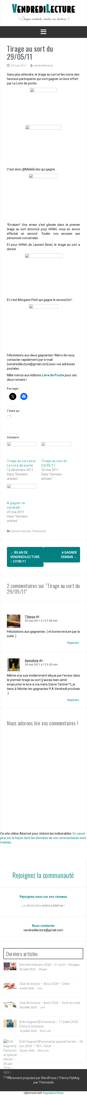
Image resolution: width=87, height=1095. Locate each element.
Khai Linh (45, 1031)
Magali (43, 969)
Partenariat (39, 531)
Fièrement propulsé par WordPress (32, 1078)
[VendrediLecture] (43, 12)
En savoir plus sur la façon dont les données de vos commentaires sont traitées (43, 838)
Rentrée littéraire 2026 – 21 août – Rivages (49, 964)
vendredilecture (43, 65)
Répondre (73, 642)
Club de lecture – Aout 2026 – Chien (44, 984)
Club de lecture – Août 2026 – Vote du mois (49, 1003)
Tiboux (30, 617)
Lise (39, 988)
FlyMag (74, 1078)
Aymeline (31, 660)
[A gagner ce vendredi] (22, 492)
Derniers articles (20, 531)
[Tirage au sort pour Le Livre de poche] (22, 450)
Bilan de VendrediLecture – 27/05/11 (24, 557)
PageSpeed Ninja (53, 1093)
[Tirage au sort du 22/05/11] (56, 450)
